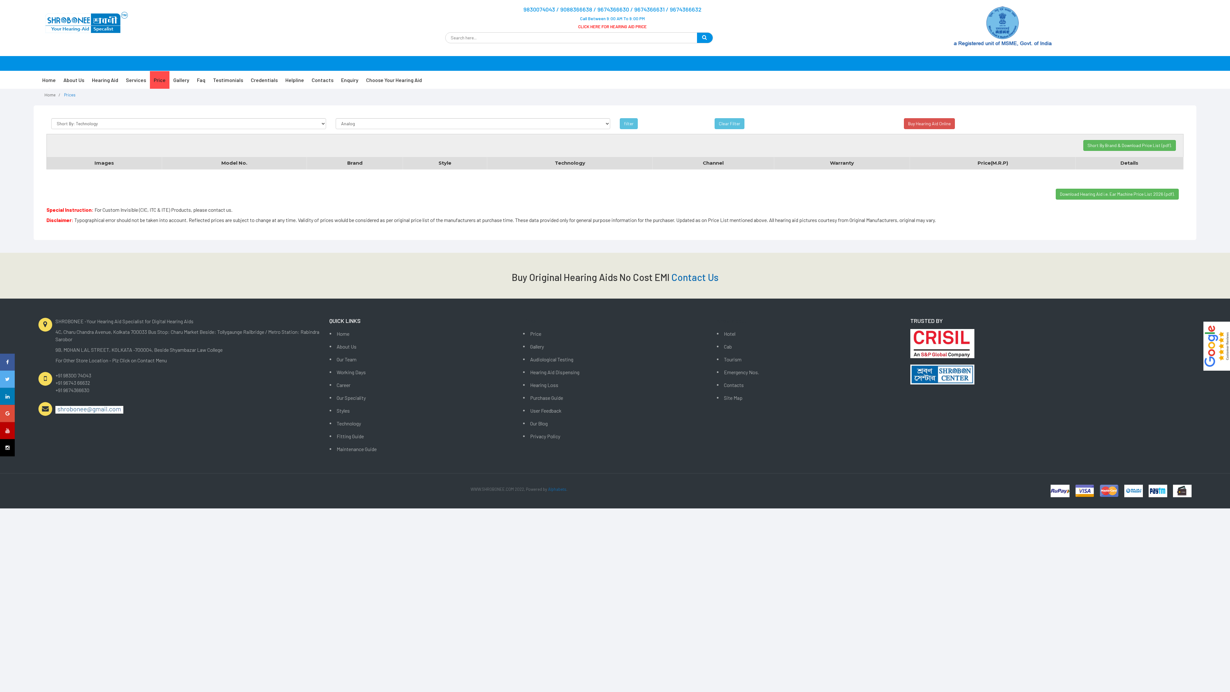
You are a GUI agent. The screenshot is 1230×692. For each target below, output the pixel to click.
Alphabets (557, 489)
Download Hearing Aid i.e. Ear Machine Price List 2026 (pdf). (1117, 194)
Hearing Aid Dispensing (554, 372)
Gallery (181, 80)
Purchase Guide (546, 398)
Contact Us (694, 277)
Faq (201, 80)
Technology (349, 423)
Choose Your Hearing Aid (394, 80)
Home (49, 80)
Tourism (733, 359)
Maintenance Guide (357, 449)
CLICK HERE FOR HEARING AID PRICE (612, 26)
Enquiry (349, 80)
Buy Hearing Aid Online (929, 123)
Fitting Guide (350, 436)
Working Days (351, 372)
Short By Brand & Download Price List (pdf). (1129, 145)
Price (160, 80)
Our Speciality (351, 398)
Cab (728, 346)
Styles (343, 411)
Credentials (264, 80)
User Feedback (546, 411)
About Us (73, 80)
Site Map (733, 398)
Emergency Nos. (741, 372)
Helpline (294, 80)
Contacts (322, 80)
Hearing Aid (105, 80)
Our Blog (539, 423)
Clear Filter (729, 123)
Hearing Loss (544, 385)
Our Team (347, 359)
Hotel (729, 334)
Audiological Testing (551, 359)
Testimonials (228, 80)
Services (136, 80)
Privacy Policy (545, 436)
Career (343, 385)
